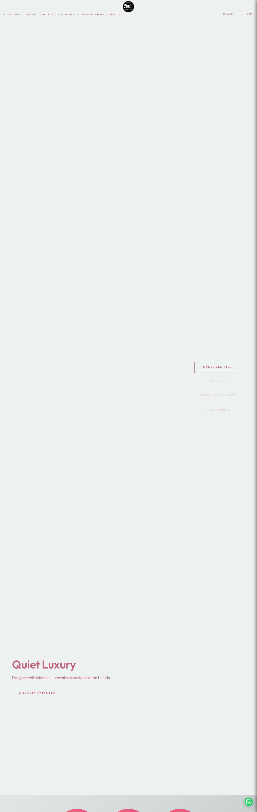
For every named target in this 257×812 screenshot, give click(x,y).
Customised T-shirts (91, 14)
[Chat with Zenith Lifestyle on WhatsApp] (248, 801)
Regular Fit (47, 14)
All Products (12, 14)
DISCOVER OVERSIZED (37, 692)
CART (250, 13)
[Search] (240, 14)
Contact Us (114, 14)
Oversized (30, 14)
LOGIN (230, 13)
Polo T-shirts (66, 14)
